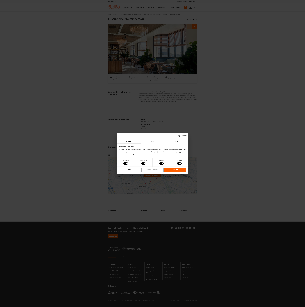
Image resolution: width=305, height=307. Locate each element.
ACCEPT (175, 170)
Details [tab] (152, 141)
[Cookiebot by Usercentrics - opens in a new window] (179, 136)
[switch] (143, 163)
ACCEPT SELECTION (152, 170)
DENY (129, 170)
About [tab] (176, 141)
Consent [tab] (128, 141)
